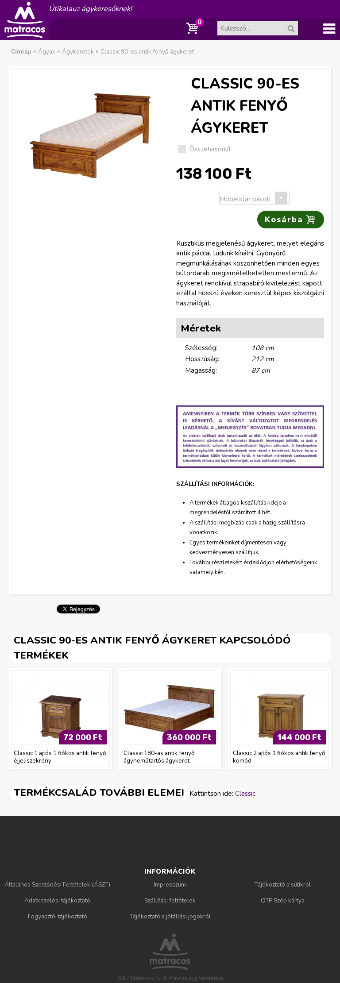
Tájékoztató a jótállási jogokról (170, 916)
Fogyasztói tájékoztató (57, 916)
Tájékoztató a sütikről (282, 884)
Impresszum (170, 884)
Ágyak (46, 51)
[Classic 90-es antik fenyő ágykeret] (90, 133)
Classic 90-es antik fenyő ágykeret (147, 51)
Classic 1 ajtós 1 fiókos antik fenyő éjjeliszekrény (60, 757)
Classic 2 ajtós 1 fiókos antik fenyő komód (279, 757)
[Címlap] (25, 35)
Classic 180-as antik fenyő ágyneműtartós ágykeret (159, 757)
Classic (245, 793)
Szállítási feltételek (170, 900)
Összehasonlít (210, 149)
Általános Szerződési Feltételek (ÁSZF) (57, 884)
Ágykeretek (78, 51)
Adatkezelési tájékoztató (57, 900)
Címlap (21, 51)
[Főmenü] (329, 29)
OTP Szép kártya (283, 900)
